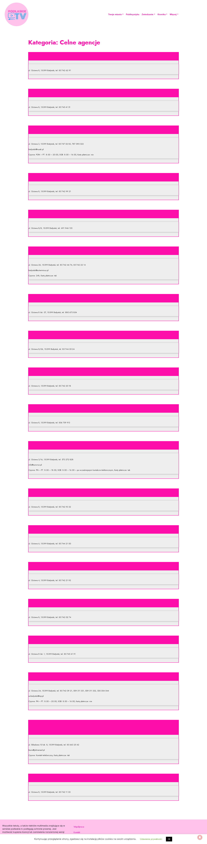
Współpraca (79, 826)
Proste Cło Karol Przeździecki (103, 213)
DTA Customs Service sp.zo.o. (103, 529)
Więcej (173, 14)
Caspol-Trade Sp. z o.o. (103, 602)
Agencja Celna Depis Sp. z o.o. (103, 492)
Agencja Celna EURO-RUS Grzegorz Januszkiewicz (103, 445)
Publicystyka (132, 14)
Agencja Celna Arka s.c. (103, 334)
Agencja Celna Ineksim (103, 777)
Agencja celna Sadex (103, 297)
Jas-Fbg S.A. (103, 55)
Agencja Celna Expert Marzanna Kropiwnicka (103, 371)
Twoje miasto (115, 14)
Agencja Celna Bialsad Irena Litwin (103, 176)
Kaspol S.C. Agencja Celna (103, 408)
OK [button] (169, 839)
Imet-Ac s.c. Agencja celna (103, 565)
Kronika (162, 14)
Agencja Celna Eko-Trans (103, 639)
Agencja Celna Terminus (103, 250)
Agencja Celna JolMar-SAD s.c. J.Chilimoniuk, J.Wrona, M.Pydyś (103, 726)
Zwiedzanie (147, 14)
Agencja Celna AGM (103, 676)
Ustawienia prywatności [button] (151, 839)
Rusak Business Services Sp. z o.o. (103, 129)
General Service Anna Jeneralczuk (103, 92)
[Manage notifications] (199, 837)
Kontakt (77, 832)
